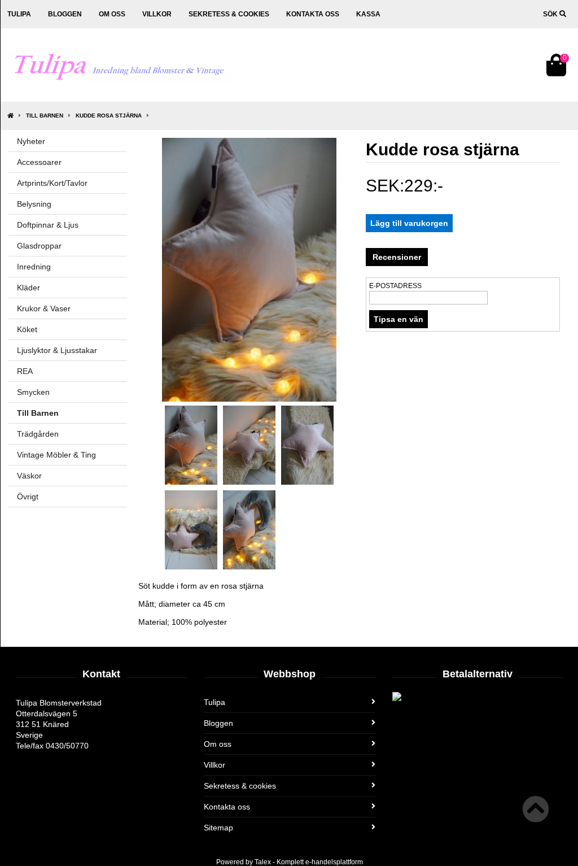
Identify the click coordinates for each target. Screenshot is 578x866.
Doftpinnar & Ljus (47, 224)
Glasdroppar (39, 245)
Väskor (29, 475)
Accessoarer (39, 162)
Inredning (34, 266)
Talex (263, 862)
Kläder (28, 287)
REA (25, 371)
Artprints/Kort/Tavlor (52, 183)
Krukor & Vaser (44, 308)
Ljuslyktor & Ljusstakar (57, 350)
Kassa (368, 14)
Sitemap (218, 827)
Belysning (34, 203)
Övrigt (27, 496)
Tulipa (19, 14)
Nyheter (31, 141)
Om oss (112, 14)
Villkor (157, 14)
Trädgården (38, 433)
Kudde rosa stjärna (109, 115)
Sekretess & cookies (229, 14)
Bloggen (65, 14)
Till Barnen (44, 115)
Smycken (33, 392)
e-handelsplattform (334, 862)
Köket (27, 329)
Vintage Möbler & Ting (56, 454)
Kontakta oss (312, 14)
